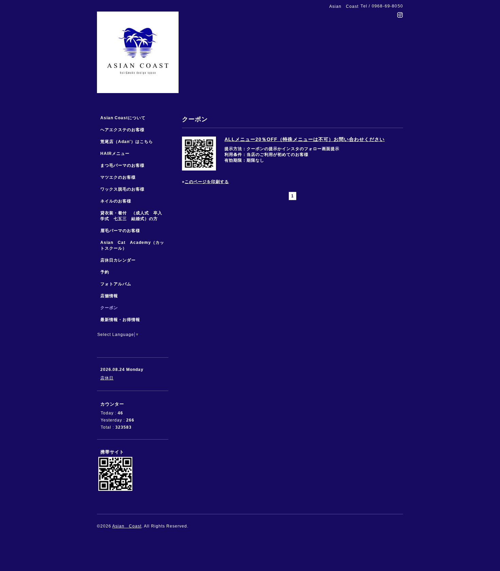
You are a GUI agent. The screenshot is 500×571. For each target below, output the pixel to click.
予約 (104, 272)
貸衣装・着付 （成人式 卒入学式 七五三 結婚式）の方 (131, 216)
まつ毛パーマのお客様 (122, 165)
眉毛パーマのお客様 (120, 230)
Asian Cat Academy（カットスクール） (132, 245)
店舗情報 (109, 295)
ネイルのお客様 (115, 201)
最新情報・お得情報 (120, 319)
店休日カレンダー (118, 260)
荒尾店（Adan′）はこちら (126, 141)
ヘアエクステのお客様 (122, 129)
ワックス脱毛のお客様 (122, 189)
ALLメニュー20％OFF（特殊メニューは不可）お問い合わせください (304, 139)
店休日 (107, 378)
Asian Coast (126, 526)
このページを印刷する (207, 181)
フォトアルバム (115, 284)
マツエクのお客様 (118, 177)
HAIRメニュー (115, 153)
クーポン (109, 307)
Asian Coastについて (123, 117)
